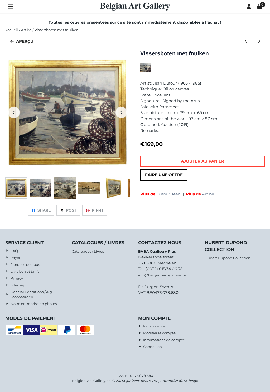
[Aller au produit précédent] (246, 41)
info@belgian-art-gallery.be (162, 275)
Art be (200, 194)
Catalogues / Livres (88, 251)
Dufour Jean (161, 194)
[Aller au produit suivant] (259, 41)
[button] (10, 6)
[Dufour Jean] (145, 70)
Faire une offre (164, 174)
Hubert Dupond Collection (227, 258)
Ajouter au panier (202, 161)
